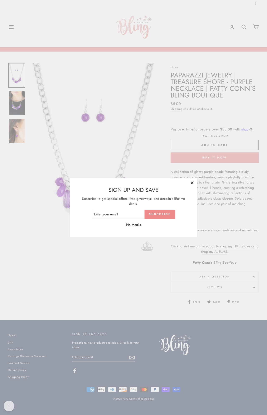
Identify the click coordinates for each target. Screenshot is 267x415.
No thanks (133, 224)
